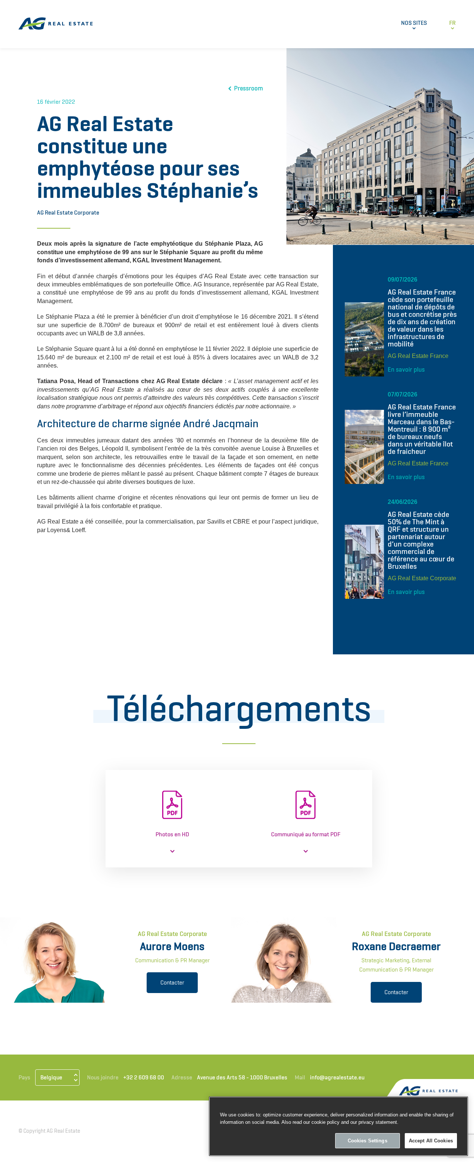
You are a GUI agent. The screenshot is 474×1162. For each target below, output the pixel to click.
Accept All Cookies (431, 1140)
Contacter (172, 982)
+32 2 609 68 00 (143, 1077)
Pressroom (248, 88)
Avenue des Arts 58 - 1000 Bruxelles (242, 1077)
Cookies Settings (367, 1140)
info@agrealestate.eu (337, 1077)
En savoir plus (406, 369)
